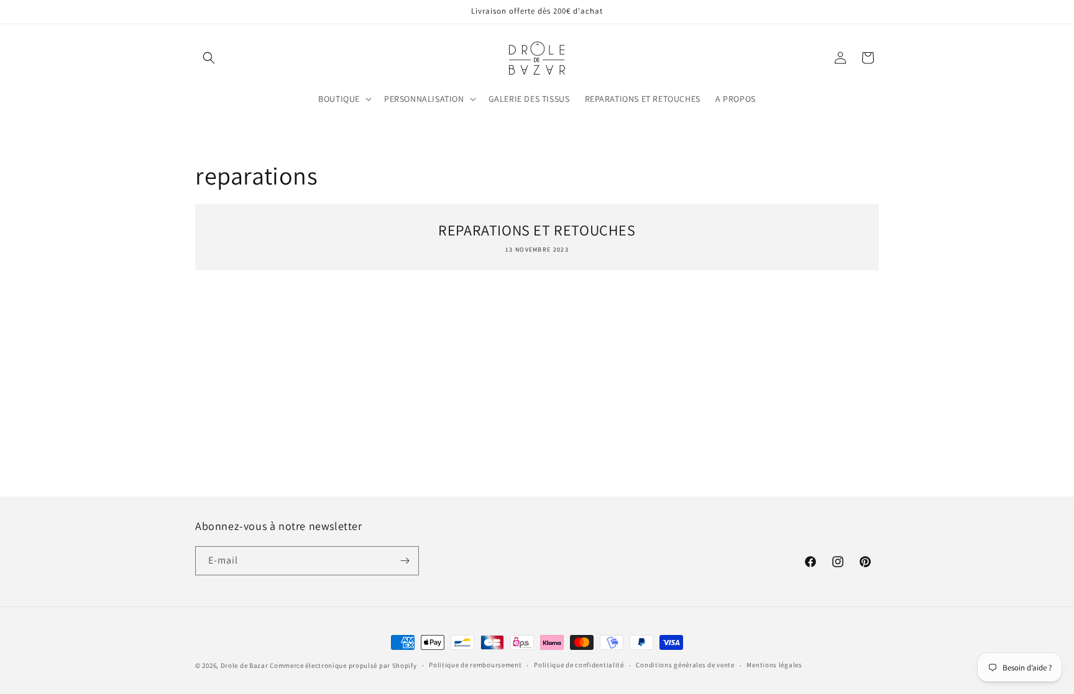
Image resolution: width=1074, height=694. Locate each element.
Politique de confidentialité (579, 664)
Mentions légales (774, 664)
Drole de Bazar (244, 665)
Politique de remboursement (475, 664)
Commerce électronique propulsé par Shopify (343, 665)
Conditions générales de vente (685, 664)
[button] (209, 57)
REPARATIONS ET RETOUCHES (536, 230)
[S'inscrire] (404, 560)
